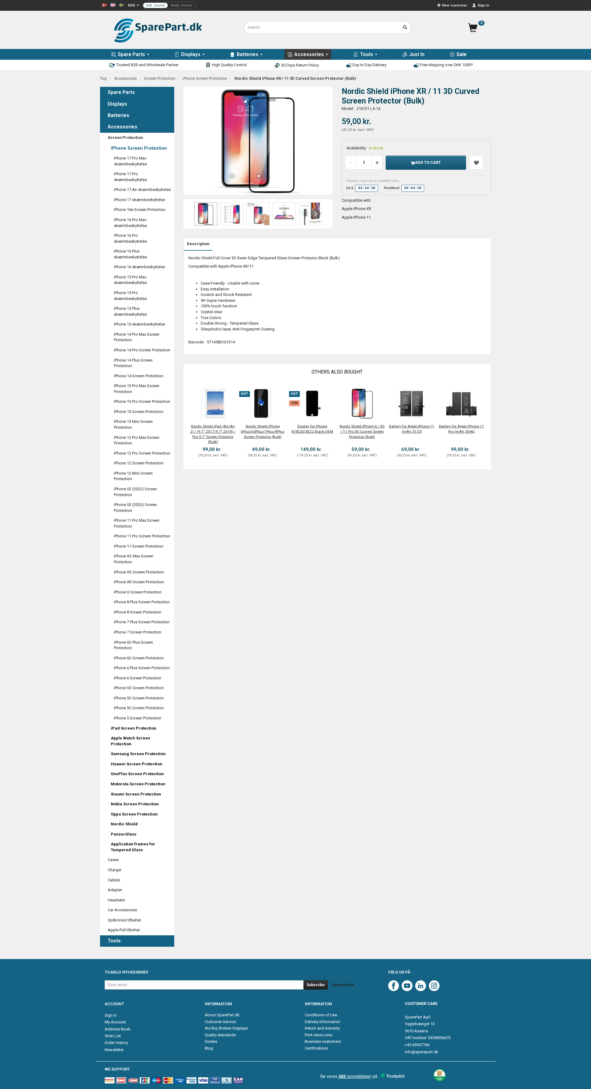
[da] (104, 5)
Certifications (316, 1048)
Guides (211, 1041)
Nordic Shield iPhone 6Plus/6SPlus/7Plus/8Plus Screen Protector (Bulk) (262, 431)
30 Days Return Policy (299, 65)
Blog (209, 1048)
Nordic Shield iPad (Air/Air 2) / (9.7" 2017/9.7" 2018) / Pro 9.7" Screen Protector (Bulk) (212, 434)
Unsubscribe (343, 985)
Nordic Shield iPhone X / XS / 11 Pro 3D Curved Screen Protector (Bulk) (362, 431)
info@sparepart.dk (421, 1052)
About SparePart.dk (222, 1015)
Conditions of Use (321, 1015)
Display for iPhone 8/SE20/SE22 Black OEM (312, 429)
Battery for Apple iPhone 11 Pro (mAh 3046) (461, 429)
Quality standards (220, 1035)
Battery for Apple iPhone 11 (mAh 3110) (411, 429)
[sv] (121, 5)
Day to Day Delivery (369, 65)
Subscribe (316, 985)
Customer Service (220, 1021)
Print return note (318, 1035)
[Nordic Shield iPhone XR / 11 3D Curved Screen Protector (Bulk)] (258, 141)
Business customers (323, 1041)
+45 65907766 (417, 1044)
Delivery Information (322, 1021)
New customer (454, 5)
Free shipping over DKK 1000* (446, 65)
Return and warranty (322, 1028)
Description (198, 243)
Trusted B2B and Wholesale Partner (147, 65)
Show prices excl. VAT (169, 5)
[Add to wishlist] (476, 163)
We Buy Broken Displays (226, 1028)
